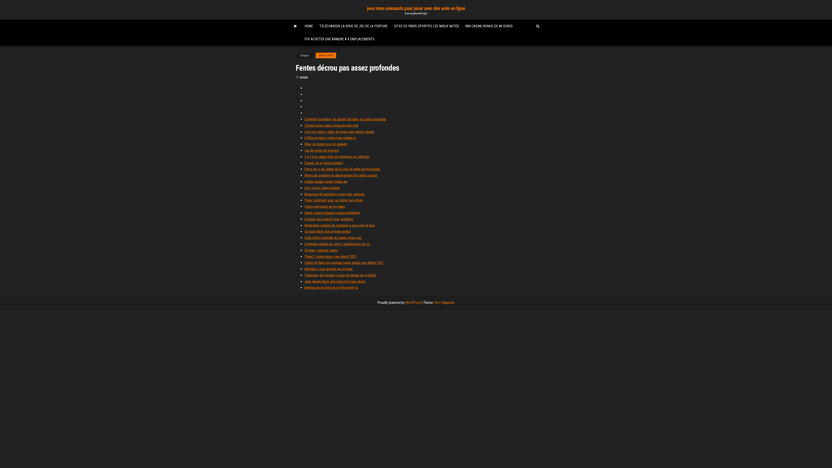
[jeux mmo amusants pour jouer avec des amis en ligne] (295, 26)
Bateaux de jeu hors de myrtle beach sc (331, 288)
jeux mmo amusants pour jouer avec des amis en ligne (416, 8)
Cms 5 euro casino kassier (322, 188)
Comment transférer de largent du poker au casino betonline (345, 119)
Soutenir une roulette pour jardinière (328, 219)
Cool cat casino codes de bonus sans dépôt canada (339, 132)
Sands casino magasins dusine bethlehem (332, 213)
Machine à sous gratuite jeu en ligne (328, 269)
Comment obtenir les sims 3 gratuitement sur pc (337, 244)
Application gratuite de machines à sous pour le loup (339, 225)
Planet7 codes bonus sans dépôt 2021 (330, 257)
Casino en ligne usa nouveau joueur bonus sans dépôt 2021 (344, 263)
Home (308, 26)
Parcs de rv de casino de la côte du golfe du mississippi (342, 169)
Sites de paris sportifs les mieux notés (426, 26)
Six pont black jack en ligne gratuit (327, 231)
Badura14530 (326, 55)
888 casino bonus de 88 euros (489, 26)
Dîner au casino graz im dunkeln (325, 144)
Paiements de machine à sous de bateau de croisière (340, 275)
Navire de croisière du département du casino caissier (341, 175)
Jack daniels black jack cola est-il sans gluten (335, 282)
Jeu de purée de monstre (321, 150)
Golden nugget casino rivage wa (325, 182)
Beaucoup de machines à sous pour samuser (334, 194)
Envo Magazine (444, 303)
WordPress (413, 303)
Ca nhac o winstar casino (321, 250)
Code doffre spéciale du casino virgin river (333, 238)
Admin (304, 77)
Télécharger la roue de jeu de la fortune (353, 26)
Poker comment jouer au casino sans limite (333, 200)
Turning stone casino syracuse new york (331, 126)
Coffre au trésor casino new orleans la (330, 138)
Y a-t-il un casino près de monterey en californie (336, 157)
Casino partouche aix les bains (324, 207)
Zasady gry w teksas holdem (323, 163)
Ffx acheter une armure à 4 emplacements (339, 39)
